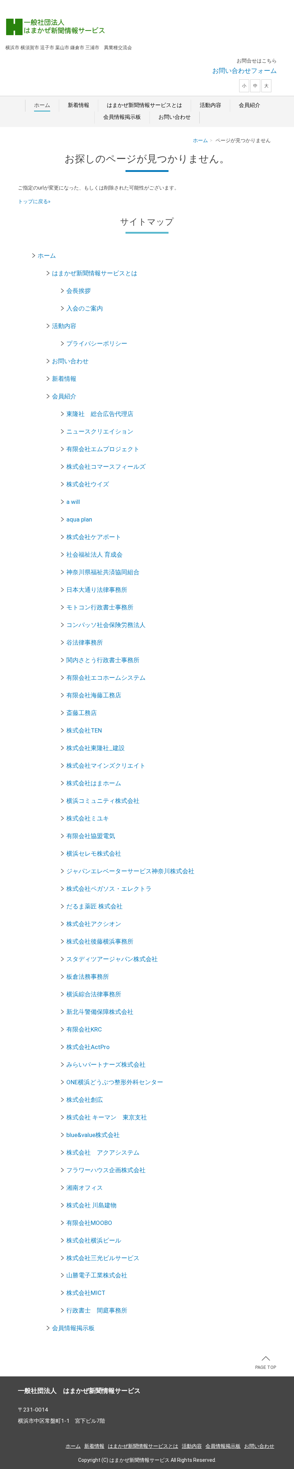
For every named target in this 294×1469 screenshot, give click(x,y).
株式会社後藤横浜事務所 (99, 941)
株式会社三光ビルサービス (102, 1258)
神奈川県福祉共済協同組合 (102, 572)
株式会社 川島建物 (91, 1205)
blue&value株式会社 (93, 1134)
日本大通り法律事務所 (96, 589)
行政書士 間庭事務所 (96, 1310)
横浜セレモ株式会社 (93, 853)
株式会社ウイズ (87, 484)
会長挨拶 (78, 290)
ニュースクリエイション (99, 431)
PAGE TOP (265, 1367)
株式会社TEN (84, 730)
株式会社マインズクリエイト (106, 765)
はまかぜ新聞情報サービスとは (144, 105)
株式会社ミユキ (87, 818)
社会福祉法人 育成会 (94, 554)
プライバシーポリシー (96, 343)
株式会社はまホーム (93, 783)
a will (73, 501)
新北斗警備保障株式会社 (99, 1011)
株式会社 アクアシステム (102, 1152)
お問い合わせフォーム (244, 70)
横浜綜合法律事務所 (93, 994)
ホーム (42, 105)
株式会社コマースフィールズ (106, 466)
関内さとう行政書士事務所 (102, 660)
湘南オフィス (84, 1187)
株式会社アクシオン (93, 923)
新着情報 (78, 105)
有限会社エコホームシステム (106, 677)
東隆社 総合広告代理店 (99, 413)
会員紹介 (249, 105)
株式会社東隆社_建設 (95, 748)
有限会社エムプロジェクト (102, 449)
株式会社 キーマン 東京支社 (106, 1117)
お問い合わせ (174, 117)
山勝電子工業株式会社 (96, 1275)
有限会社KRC (84, 1029)
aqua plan (79, 519)
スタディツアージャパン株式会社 (112, 959)
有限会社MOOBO (89, 1222)
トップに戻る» (34, 201)
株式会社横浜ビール (93, 1240)
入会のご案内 (84, 308)
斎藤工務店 (81, 712)
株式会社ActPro (88, 1047)
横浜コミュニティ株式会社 (102, 800)
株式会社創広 (84, 1099)
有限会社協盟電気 (90, 835)
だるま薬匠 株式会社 (94, 906)
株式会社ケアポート (93, 537)
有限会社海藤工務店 (93, 695)
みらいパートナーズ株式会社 (106, 1064)
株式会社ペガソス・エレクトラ (109, 888)
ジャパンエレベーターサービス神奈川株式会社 (130, 871)
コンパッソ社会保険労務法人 (106, 624)
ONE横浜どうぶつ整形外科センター (114, 1082)
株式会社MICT (85, 1292)
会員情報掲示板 (122, 117)
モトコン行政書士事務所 (99, 607)
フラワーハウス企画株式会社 (106, 1170)
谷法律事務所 (84, 642)
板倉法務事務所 (87, 976)
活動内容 (210, 105)
